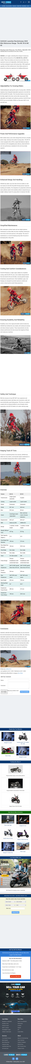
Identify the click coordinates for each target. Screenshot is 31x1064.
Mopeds (19, 1027)
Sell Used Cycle (5, 1048)
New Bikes (24, 6)
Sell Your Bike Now (15, 976)
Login (25, 2)
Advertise (22, 1040)
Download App (25, 1038)
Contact (19, 1042)
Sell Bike (3, 6)
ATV (18, 1029)
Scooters (19, 1025)
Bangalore (4, 1021)
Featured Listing (5, 1044)
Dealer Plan (19, 6)
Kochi (7, 1025)
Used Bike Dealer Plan (6, 1046)
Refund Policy (20, 1044)
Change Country (21, 1048)
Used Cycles (8, 1031)
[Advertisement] (15, 23)
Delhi (3, 1027)
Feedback (24, 1042)
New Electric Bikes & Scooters (15, 812)
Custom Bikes (20, 1031)
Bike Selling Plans (5, 1042)
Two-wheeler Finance (6, 1038)
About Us (19, 1038)
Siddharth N (8, 669)
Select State (21, 2)
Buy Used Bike (9, 6)
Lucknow (7, 1027)
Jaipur (9, 1029)
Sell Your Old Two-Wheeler (15, 950)
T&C (18, 1046)
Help (19, 1040)
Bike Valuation (5, 1040)
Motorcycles (20, 1023)
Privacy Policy (23, 1046)
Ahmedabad (4, 1029)
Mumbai (3, 1023)
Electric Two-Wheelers (22, 1021)
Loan (28, 6)
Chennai (3, 1025)
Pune (7, 1023)
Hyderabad (9, 1021)
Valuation (14, 6)
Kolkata (3, 1031)
